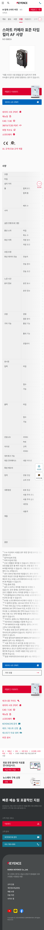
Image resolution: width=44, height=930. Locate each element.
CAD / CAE (7, 120)
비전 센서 (6, 737)
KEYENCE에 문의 (9, 723)
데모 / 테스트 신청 (10, 728)
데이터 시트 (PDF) (10, 111)
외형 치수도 (7, 129)
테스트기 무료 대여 (10, 732)
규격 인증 (11, 884)
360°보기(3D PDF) (10, 125)
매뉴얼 (5, 116)
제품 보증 (11, 891)
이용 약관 (11, 895)
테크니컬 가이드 (9, 700)
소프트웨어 (7, 134)
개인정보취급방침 (14, 888)
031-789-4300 (10, 844)
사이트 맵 (11, 898)
